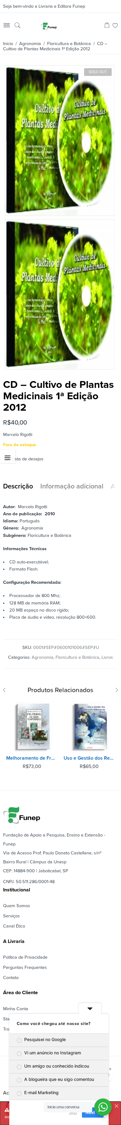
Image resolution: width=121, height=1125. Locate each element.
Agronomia (30, 43)
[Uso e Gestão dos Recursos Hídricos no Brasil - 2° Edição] (89, 726)
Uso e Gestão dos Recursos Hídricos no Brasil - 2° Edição (89, 758)
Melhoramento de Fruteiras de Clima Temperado (31, 758)
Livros (107, 657)
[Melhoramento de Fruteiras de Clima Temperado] (31, 726)
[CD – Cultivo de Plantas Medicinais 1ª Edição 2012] (60, 213)
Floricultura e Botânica (69, 43)
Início (8, 43)
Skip (73, 1112)
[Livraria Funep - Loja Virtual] (49, 26)
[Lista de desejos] (115, 26)
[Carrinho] (107, 26)
